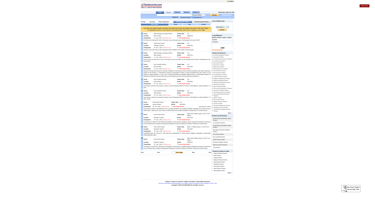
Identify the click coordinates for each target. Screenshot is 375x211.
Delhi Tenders (217, 155)
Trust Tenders (216, 147)
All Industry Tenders (185, 17)
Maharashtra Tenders (219, 162)
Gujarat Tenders (218, 157)
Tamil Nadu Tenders (219, 166)
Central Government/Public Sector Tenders (222, 119)
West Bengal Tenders (219, 170)
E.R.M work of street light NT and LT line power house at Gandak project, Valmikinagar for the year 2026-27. (172, 40)
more (229, 113)
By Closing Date (164, 22)
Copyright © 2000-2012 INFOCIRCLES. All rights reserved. (187, 185)
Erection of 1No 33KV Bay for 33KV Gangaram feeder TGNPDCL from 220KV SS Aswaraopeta (169, 50)
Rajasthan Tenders (219, 164)
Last (210, 152)
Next (193, 152)
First (142, 152)
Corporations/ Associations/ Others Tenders (222, 126)
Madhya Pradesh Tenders (220, 160)
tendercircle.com (197, 17)
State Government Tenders (220, 145)
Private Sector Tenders (219, 139)
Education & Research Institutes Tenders (221, 130)
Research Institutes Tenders (220, 142)
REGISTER (364, 6)
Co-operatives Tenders (219, 123)
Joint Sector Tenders (218, 134)
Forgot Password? (217, 50)
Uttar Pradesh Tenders (220, 168)
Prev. (158, 152)
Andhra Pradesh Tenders (220, 153)
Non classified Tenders (219, 137)
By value (152, 22)
